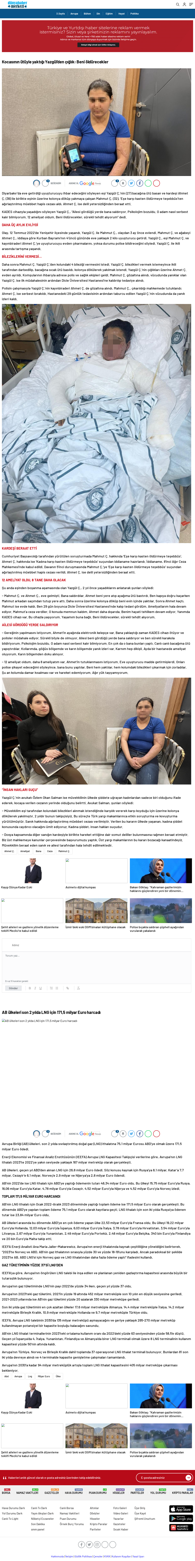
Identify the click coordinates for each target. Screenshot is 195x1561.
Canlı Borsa (67, 1508)
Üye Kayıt (140, 1513)
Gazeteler (52, 1491)
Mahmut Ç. (64, 851)
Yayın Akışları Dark (42, 1513)
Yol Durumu (158, 1491)
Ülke (58, 1376)
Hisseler (119, 1491)
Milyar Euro (44, 1376)
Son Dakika (38, 1524)
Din (98, 13)
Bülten (87, 13)
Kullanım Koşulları (121, 1556)
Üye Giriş (139, 1508)
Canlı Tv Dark (39, 1508)
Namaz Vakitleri (27, 1491)
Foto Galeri (120, 1508)
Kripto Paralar (182, 1491)
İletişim (69, 1556)
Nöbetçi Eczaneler (42, 1518)
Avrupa (74, 13)
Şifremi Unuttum (144, 1518)
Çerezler (98, 1556)
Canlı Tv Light (10, 1518)
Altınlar (94, 1508)
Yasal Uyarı (138, 1556)
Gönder (13, 988)
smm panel (37, 1529)
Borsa (6, 1491)
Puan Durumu (98, 1491)
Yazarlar (118, 1518)
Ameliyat (25, 851)
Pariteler (137, 1491)
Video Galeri (120, 1513)
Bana (38, 851)
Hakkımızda (57, 1556)
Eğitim (109, 13)
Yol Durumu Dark (12, 1513)
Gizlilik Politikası (83, 1556)
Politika (134, 13)
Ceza (50, 851)
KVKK (107, 1556)
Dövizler (95, 1513)
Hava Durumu (74, 1491)
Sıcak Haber (120, 1529)
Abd (6, 1376)
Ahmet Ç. (9, 851)
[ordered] (51, 988)
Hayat (121, 13)
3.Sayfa (60, 13)
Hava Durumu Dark (13, 1508)
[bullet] (56, 988)
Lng (30, 1376)
